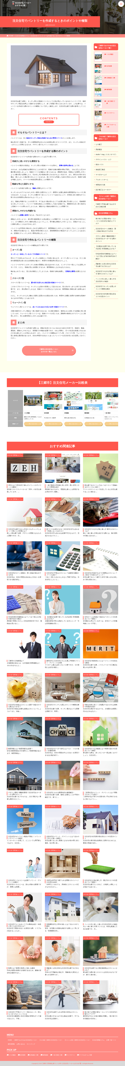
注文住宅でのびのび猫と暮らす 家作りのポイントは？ (106, 273)
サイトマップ (31, 1044)
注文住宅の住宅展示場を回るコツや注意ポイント (106, 295)
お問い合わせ (21, 1044)
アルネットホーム (102, 179)
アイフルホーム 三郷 (85, 1055)
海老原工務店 (100, 169)
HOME (10, 1040)
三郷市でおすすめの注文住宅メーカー (25, 1040)
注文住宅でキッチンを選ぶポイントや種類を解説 (106, 288)
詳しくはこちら (33, 423)
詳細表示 (49, 121)
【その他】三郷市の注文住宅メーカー (50, 1040)
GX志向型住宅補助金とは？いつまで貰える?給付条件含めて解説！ (106, 256)
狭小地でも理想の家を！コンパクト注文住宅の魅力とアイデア (106, 221)
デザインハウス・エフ (103, 159)
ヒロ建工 (99, 144)
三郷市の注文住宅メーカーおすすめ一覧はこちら (48, 350)
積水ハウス (100, 164)
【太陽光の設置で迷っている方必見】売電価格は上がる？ (106, 247)
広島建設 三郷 (34, 1055)
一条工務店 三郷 (57, 1055)
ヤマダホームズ (101, 174)
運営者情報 (11, 1044)
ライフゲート (71, 1055)
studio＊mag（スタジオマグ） (106, 154)
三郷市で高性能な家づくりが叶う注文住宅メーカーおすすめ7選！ (62, 1063)
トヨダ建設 (12, 1055)
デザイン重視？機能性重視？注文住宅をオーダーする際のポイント (106, 238)
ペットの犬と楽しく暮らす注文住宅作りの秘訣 (106, 280)
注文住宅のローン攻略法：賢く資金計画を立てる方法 (106, 230)
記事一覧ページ (111, 1040)
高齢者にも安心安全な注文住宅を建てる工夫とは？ (106, 265)
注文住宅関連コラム (98, 1040)
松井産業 (22, 1055)
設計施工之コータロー (103, 190)
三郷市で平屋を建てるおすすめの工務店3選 (106, 205)
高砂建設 (99, 149)
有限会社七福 (100, 185)
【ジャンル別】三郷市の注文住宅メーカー (77, 1040)
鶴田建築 (45, 1055)
